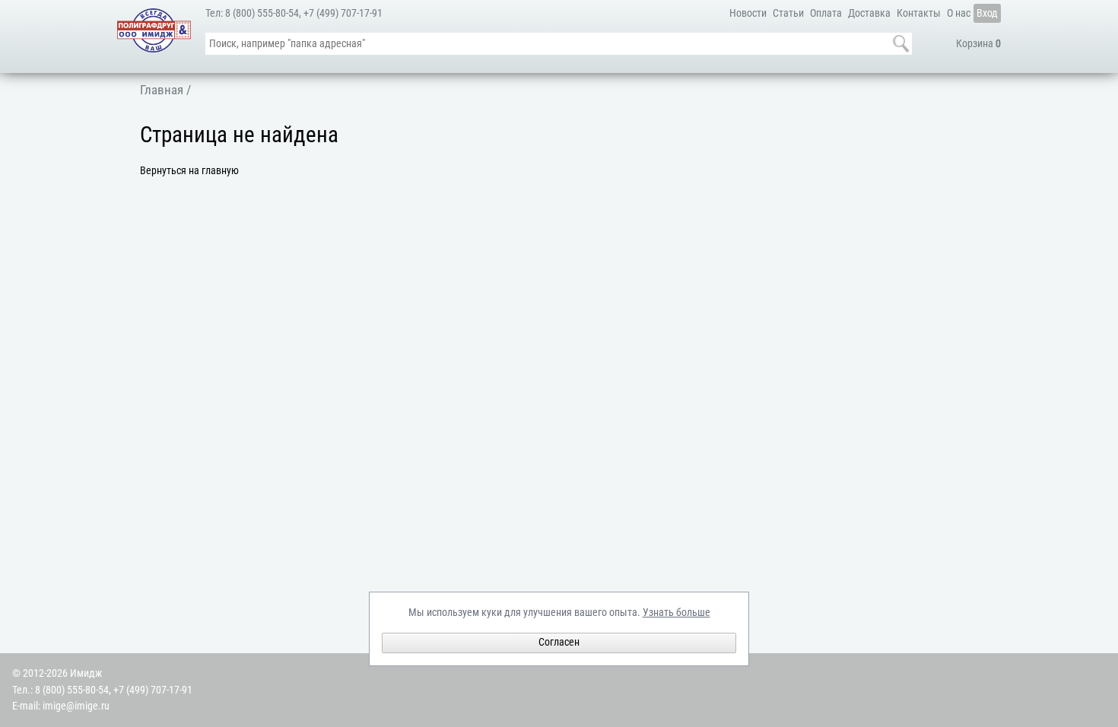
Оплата (826, 13)
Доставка (869, 13)
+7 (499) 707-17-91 (343, 13)
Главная (161, 89)
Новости (748, 13)
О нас (958, 13)
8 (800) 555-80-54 (262, 13)
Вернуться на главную (189, 170)
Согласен (559, 642)
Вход (987, 13)
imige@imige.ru (76, 706)
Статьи (788, 13)
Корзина (978, 43)
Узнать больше (676, 612)
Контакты (919, 13)
